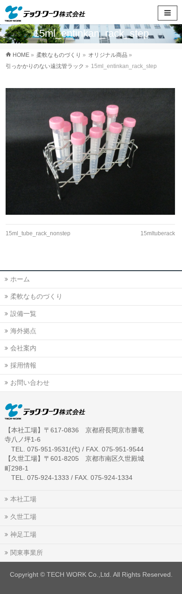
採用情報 (23, 365)
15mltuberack (157, 233)
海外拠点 (23, 331)
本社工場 (23, 499)
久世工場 (23, 516)
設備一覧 (23, 313)
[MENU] (167, 13)
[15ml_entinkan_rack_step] (90, 151)
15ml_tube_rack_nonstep (38, 233)
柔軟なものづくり (36, 296)
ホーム (20, 279)
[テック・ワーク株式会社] (45, 12)
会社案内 (23, 348)
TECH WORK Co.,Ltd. (79, 574)
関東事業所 (26, 552)
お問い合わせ (29, 382)
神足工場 (23, 534)
